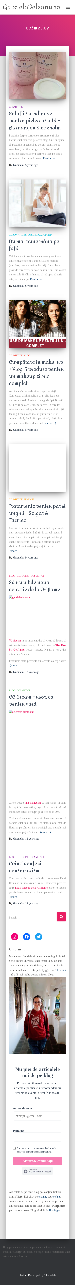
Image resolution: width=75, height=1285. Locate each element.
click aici (61, 970)
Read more (49, 158)
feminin (47, 234)
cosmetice (16, 107)
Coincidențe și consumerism (25, 867)
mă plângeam (33, 802)
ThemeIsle (50, 1275)
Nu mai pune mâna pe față (34, 245)
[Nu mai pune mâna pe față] (37, 203)
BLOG (12, 575)
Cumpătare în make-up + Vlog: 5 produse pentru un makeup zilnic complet (36, 372)
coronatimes (17, 234)
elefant (56, 1196)
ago (31, 165)
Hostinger (54, 1210)
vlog (27, 355)
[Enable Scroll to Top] (67, 1277)
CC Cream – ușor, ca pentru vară (31, 700)
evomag (42, 1196)
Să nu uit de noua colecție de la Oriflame (34, 586)
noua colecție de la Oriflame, (31, 887)
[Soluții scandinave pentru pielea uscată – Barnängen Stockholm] (37, 75)
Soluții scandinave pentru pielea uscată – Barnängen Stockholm (35, 121)
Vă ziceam (15, 640)
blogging (23, 575)
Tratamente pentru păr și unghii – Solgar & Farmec (37, 513)
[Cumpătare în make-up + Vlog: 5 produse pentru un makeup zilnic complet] (37, 324)
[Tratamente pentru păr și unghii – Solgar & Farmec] (37, 468)
